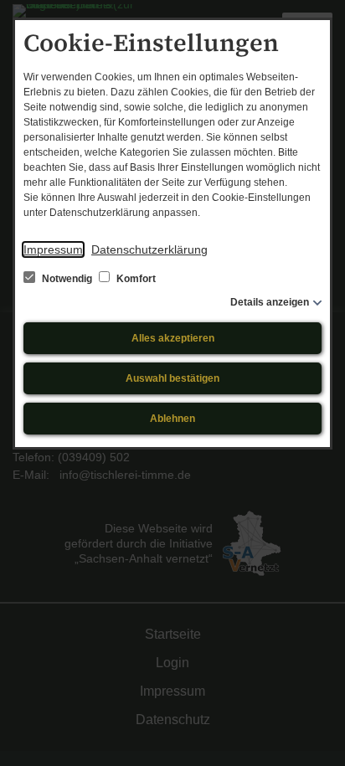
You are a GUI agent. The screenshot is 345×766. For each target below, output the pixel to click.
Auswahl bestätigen (172, 378)
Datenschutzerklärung (149, 249)
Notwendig (67, 279)
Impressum (53, 249)
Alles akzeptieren (172, 338)
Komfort (135, 279)
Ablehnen (172, 418)
